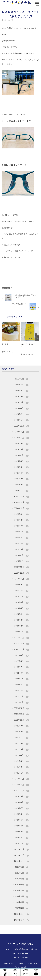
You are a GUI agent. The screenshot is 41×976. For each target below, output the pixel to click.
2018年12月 (21, 914)
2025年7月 (21, 455)
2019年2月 (21, 902)
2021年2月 (21, 767)
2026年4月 (21, 402)
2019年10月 (21, 861)
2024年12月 (21, 496)
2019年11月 (21, 855)
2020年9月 (21, 796)
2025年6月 (21, 461)
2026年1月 (21, 420)
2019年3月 (21, 896)
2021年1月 (21, 773)
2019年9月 (21, 867)
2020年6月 (21, 814)
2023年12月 (21, 567)
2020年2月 (21, 837)
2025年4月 (21, 473)
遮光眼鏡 (5, 344)
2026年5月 (21, 396)
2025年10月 (21, 438)
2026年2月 (21, 414)
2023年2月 (21, 626)
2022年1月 (21, 702)
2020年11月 (21, 785)
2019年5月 (21, 885)
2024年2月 (21, 555)
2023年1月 (21, 632)
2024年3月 (21, 549)
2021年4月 (21, 755)
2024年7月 (21, 526)
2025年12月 (21, 426)
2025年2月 (21, 485)
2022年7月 (21, 667)
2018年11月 (21, 920)
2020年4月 (21, 826)
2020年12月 (21, 779)
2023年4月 (21, 614)
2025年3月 (21, 479)
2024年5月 (21, 538)
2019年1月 (21, 908)
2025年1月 (21, 490)
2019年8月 (21, 873)
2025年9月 (21, 443)
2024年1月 (21, 561)
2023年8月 (21, 590)
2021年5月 (21, 749)
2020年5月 (21, 820)
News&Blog (5, 288)
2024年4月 (21, 543)
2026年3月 (21, 408)
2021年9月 (21, 726)
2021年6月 (21, 743)
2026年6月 (21, 390)
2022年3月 (21, 690)
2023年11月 (21, 573)
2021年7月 (21, 737)
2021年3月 (21, 761)
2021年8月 (21, 732)
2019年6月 (21, 879)
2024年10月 (21, 508)
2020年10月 (21, 790)
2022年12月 (21, 638)
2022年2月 (21, 696)
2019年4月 (21, 890)
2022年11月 (21, 643)
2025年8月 (21, 449)
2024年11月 (21, 502)
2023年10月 (21, 579)
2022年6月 (21, 673)
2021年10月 (21, 720)
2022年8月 (21, 661)
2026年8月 (21, 379)
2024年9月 (21, 514)
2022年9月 (21, 655)
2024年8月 (21, 520)
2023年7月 (21, 596)
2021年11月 (21, 714)
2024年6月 (21, 532)
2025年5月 (21, 467)
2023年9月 (21, 585)
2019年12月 (21, 849)
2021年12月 (21, 708)
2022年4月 (21, 685)
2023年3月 (21, 620)
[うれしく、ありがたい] (30, 331)
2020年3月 (21, 832)
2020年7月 (21, 808)
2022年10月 (21, 649)
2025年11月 (21, 432)
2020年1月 (21, 843)
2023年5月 (21, 608)
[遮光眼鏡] (11, 331)
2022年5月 (21, 679)
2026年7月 (21, 385)
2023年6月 (21, 602)
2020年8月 (21, 802)
